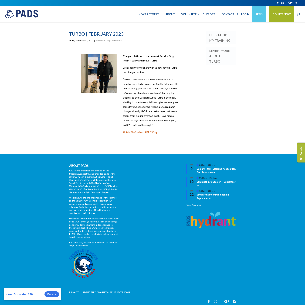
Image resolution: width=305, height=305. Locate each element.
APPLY (259, 14)
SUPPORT (209, 14)
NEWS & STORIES (149, 14)
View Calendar (193, 205)
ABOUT (170, 14)
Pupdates (117, 40)
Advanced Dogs (103, 40)
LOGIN (245, 14)
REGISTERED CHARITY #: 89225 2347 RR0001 (106, 292)
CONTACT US (229, 14)
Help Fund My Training (219, 37)
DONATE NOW (282, 14)
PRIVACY (74, 292)
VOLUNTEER (189, 14)
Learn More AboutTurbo (219, 56)
